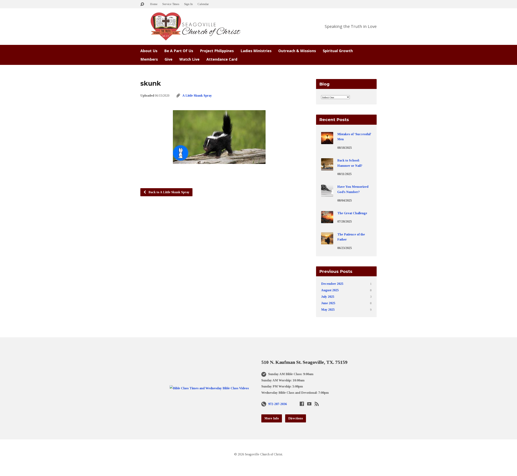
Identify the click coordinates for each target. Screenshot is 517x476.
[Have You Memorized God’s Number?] (327, 194)
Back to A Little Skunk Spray (168, 192)
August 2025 (330, 290)
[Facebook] (302, 404)
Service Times (170, 4)
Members (149, 59)
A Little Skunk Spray (197, 95)
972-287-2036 (277, 404)
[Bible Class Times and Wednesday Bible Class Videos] (209, 388)
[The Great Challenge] (327, 220)
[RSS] (317, 404)
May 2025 (328, 309)
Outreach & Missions (297, 51)
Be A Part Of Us (178, 51)
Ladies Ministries (256, 51)
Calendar (203, 4)
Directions (295, 418)
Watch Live (189, 59)
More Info (271, 418)
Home (154, 4)
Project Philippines (217, 51)
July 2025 (327, 296)
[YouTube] (309, 404)
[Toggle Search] (142, 4)
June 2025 (328, 303)
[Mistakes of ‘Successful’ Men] (327, 141)
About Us (148, 51)
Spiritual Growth (338, 51)
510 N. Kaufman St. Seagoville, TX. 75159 (304, 362)
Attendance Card (221, 59)
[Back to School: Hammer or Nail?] (327, 167)
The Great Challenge (352, 213)
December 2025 (332, 283)
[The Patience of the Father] (327, 241)
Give (168, 59)
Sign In (188, 4)
